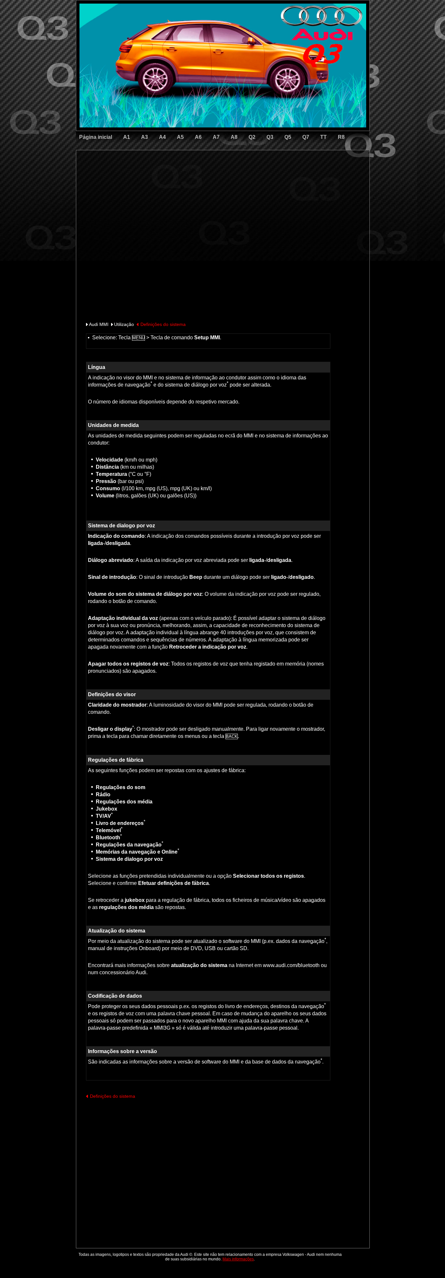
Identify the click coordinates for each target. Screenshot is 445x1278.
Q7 (305, 137)
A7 (216, 137)
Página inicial (95, 137)
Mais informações (238, 1259)
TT (323, 137)
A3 (144, 137)
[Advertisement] (177, 178)
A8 (234, 137)
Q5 (287, 137)
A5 (180, 137)
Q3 (269, 137)
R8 (341, 137)
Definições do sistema (163, 324)
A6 (198, 137)
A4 (162, 137)
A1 (126, 137)
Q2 (252, 137)
